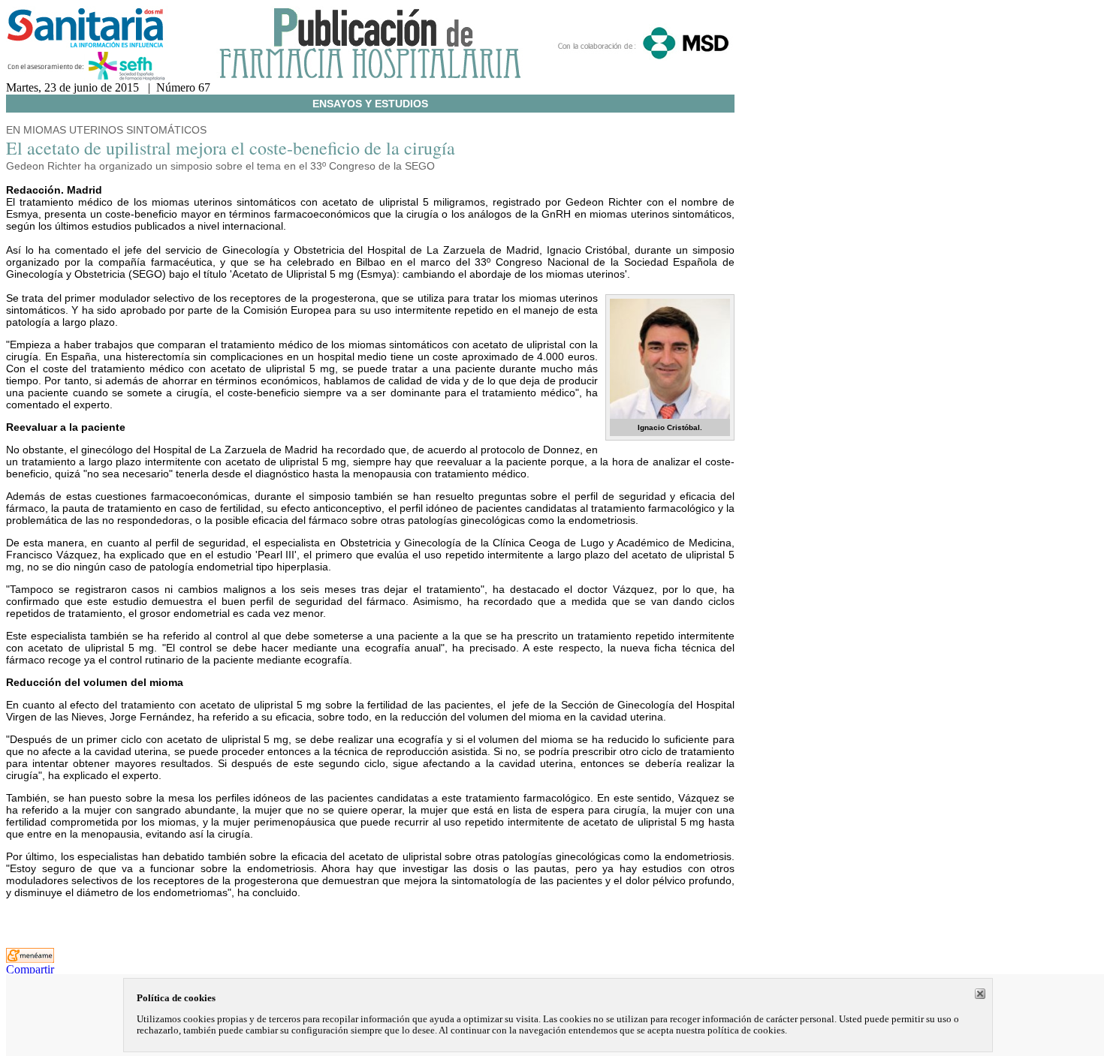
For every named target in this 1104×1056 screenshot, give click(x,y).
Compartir (30, 969)
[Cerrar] (980, 994)
